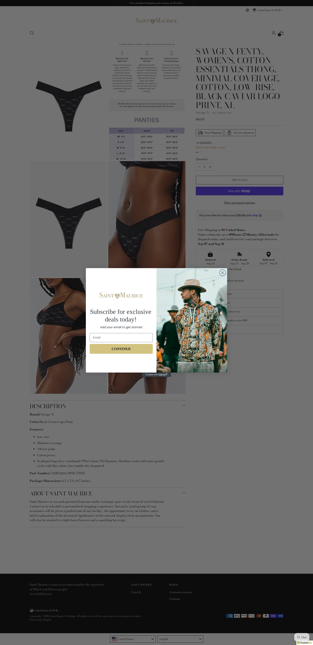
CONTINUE (121, 349)
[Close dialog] (222, 273)
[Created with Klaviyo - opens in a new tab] (156, 375)
